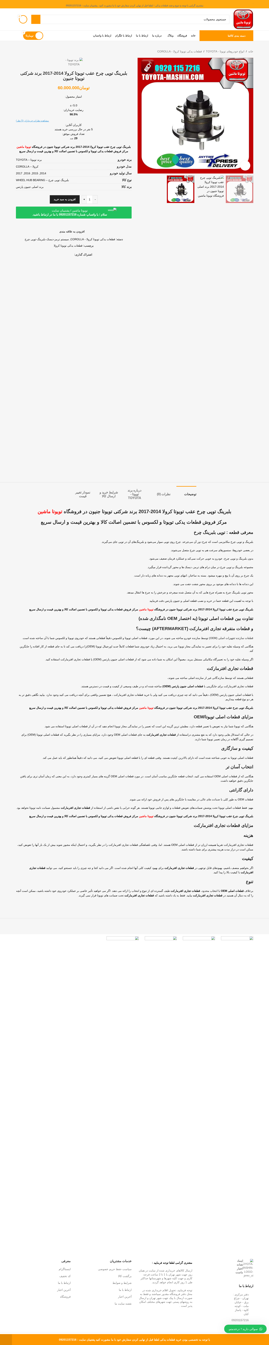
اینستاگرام (65, 1269)
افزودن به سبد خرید (65, 199)
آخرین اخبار (125, 1296)
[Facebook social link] (71, 254)
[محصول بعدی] (18, 51)
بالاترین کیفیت (178, 757)
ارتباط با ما (125, 1289)
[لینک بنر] (237, 1085)
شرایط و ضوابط (122, 1282)
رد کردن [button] (6, 1339)
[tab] (186, 492)
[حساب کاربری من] (17, 36)
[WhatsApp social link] (62, 254)
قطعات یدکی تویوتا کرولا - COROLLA (179, 51)
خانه (250, 51)
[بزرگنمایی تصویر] (245, 166)
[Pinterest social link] (67, 254)
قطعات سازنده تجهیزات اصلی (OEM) (231, 638)
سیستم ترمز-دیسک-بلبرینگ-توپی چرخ (47, 239)
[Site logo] (243, 19)
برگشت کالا (125, 1276)
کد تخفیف (65, 1276)
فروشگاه (65, 1296)
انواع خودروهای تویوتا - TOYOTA (225, 51)
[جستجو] (35, 19)
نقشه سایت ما (123, 1303)
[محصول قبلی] (27, 51)
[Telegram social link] (57, 254)
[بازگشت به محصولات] (23, 51)
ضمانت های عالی (210, 799)
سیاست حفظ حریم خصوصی (115, 1269)
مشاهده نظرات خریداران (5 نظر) (32, 120)
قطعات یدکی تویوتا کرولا (68, 245)
